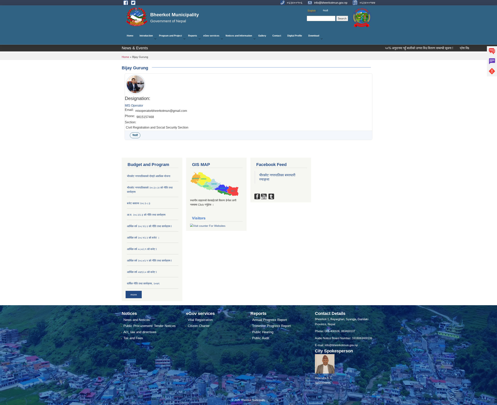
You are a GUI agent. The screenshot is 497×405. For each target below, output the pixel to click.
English (312, 10)
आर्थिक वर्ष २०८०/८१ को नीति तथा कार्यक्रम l (149, 260)
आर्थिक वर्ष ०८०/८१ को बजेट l (142, 249)
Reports (192, 36)
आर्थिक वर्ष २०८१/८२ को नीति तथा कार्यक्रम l (149, 226)
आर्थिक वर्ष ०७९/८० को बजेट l (142, 272)
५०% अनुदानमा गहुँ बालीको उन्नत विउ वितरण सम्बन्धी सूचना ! (396, 48)
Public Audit (260, 338)
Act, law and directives (139, 332)
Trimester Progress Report (271, 326)
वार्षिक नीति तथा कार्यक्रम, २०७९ (143, 283)
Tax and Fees (133, 338)
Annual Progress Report (269, 320)
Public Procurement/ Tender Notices (149, 326)
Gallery (262, 36)
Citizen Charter (199, 326)
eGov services (211, 36)
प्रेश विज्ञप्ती (443, 48)
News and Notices (136, 320)
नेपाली (325, 10)
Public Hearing (262, 332)
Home (130, 36)
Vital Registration (200, 320)
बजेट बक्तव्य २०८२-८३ (138, 203)
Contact (276, 36)
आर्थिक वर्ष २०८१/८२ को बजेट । (143, 237)
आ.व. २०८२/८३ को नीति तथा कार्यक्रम (146, 214)
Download (313, 36)
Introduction (146, 36)
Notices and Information (239, 36)
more (133, 294)
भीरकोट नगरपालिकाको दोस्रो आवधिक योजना (148, 176)
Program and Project (170, 36)
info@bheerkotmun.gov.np (341, 345)
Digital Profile (294, 36)
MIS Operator (134, 105)
